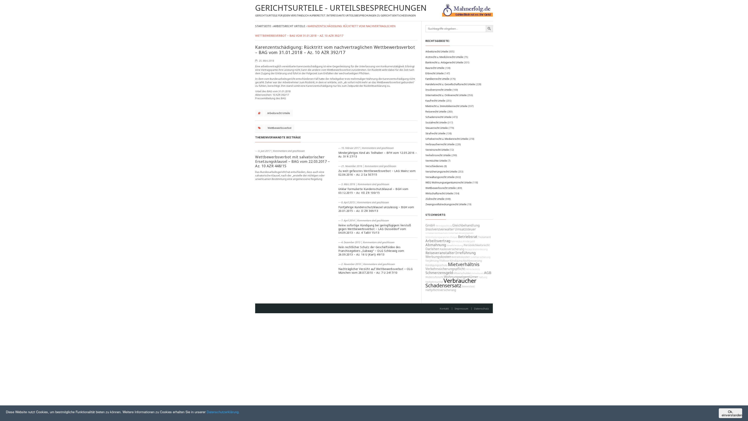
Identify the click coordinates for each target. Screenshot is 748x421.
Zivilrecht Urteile (435, 199)
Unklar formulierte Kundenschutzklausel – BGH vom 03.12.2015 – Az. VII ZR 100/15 (373, 191)
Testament (484, 237)
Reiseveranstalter (440, 252)
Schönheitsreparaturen (437, 237)
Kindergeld (469, 241)
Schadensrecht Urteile (438, 117)
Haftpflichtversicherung (440, 290)
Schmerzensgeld (439, 272)
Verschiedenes (434, 166)
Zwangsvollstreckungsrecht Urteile (446, 204)
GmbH (430, 225)
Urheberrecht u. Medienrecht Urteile (446, 139)
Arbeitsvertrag (437, 240)
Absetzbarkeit (466, 233)
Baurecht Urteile (434, 68)
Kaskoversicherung (452, 249)
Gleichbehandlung (466, 225)
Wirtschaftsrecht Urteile (439, 193)
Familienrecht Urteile (437, 78)
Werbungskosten (438, 257)
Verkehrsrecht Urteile (438, 155)
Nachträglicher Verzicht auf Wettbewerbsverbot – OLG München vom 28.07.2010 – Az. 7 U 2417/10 (375, 270)
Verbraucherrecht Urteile (440, 144)
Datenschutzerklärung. (223, 411)
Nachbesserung (472, 260)
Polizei (453, 237)
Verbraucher (460, 281)
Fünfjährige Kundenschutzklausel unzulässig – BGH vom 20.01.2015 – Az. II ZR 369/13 (376, 209)
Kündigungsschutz (436, 265)
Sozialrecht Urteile (436, 122)
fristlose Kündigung (450, 260)
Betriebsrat (467, 236)
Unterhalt (453, 233)
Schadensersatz (443, 285)
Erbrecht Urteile (434, 73)
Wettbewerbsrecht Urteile (440, 188)
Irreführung (465, 252)
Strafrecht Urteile (435, 133)
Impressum (461, 308)
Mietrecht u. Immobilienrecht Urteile (446, 106)
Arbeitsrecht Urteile (278, 113)
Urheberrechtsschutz (436, 233)
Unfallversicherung (480, 257)
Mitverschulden (462, 273)
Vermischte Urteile (436, 160)
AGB (487, 272)
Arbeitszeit (477, 273)
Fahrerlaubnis (472, 269)
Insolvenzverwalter (439, 229)
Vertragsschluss (444, 225)
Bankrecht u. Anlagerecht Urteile (444, 62)
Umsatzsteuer (465, 229)
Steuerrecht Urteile (436, 128)
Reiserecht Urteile (435, 111)
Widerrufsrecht (434, 277)
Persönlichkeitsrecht (477, 245)
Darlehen (432, 249)
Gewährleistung (455, 245)
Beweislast (468, 286)
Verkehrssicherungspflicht (445, 269)
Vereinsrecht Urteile (437, 149)
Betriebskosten (461, 257)
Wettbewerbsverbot (279, 128)
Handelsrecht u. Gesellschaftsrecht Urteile (450, 84)
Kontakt (444, 308)
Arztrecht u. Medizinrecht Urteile (444, 57)
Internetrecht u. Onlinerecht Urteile (446, 95)
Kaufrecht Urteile (435, 100)
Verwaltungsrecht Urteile (440, 177)
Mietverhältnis (463, 264)
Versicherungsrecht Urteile (441, 171)
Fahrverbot (456, 241)
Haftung (483, 277)
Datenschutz (481, 308)
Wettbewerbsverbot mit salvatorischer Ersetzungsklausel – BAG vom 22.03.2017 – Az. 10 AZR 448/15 (292, 161)
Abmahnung (435, 244)
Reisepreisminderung (476, 249)
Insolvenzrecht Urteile (438, 89)
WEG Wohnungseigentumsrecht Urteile (448, 182)
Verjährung (432, 260)
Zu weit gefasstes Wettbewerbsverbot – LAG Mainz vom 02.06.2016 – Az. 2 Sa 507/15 (377, 172)
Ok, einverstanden (732, 413)
